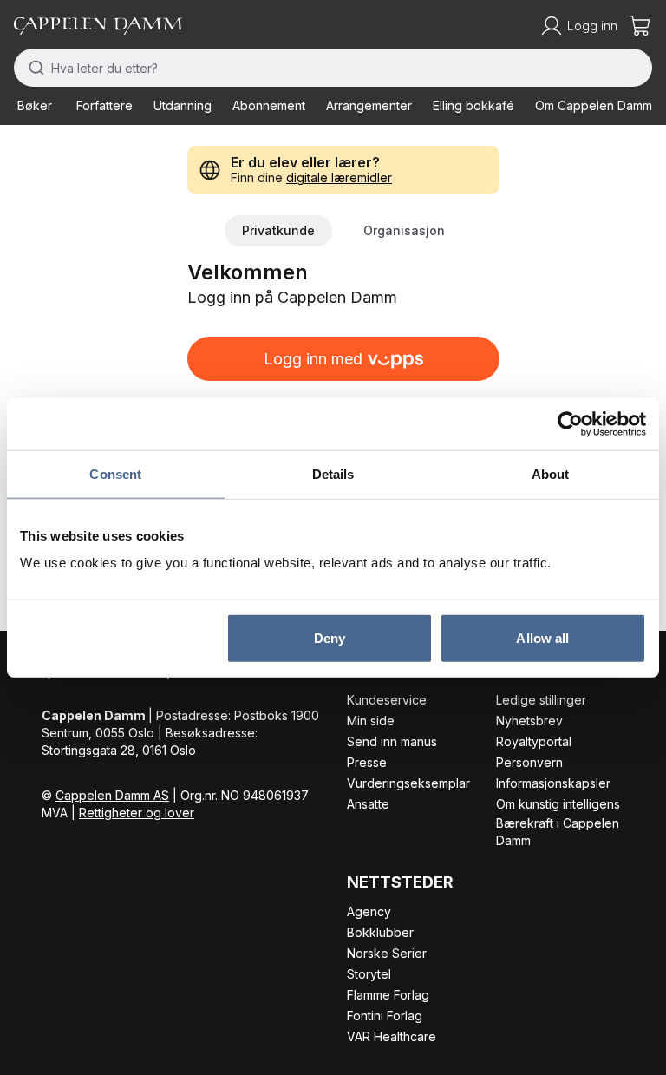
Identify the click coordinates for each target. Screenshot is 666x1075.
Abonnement (268, 105)
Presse (367, 762)
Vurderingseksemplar (408, 783)
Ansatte (368, 803)
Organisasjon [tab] (404, 230)
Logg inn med (313, 359)
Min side (371, 720)
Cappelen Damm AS (112, 795)
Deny (329, 638)
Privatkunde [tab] (278, 230)
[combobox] (333, 68)
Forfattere (104, 105)
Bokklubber (380, 932)
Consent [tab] (115, 473)
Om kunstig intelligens (558, 803)
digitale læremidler (339, 177)
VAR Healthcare (391, 1036)
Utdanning (182, 105)
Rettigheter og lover (136, 812)
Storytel (369, 974)
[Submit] (32, 68)
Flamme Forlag (388, 994)
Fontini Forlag (384, 1015)
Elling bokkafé (473, 105)
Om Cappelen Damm (593, 105)
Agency (369, 911)
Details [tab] (333, 473)
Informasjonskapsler (553, 783)
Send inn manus (392, 741)
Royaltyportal (533, 741)
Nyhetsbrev (529, 720)
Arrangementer (369, 105)
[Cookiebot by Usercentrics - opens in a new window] (570, 423)
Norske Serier (387, 953)
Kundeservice (387, 699)
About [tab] (551, 473)
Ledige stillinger (541, 699)
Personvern (529, 762)
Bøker (34, 105)
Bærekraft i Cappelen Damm (557, 832)
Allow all (542, 638)
